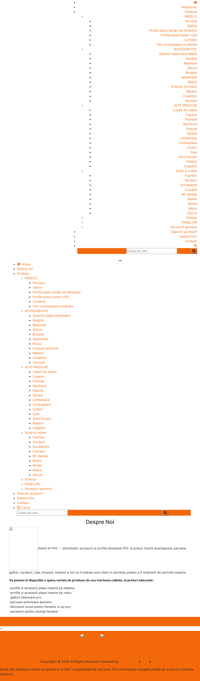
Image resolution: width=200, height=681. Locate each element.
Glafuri (192, 26)
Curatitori (190, 96)
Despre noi (189, 7)
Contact (191, 241)
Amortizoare (188, 157)
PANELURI (189, 222)
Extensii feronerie (184, 87)
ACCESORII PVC (185, 49)
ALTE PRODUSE (185, 105)
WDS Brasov (128, 661)
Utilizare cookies (100, 641)
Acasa (25, 264)
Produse (191, 12)
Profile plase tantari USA (179, 35)
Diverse (191, 218)
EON (145, 661)
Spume (192, 133)
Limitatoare (188, 138)
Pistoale (191, 119)
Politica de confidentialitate (100, 649)
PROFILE (191, 16)
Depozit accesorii (184, 232)
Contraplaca (188, 143)
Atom (156, 661)
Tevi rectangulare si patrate (176, 44)
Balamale (190, 63)
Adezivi (191, 161)
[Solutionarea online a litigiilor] (109, 636)
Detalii (4, 679)
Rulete (192, 199)
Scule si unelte (186, 171)
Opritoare (190, 124)
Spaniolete (189, 77)
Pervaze (191, 21)
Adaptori (190, 166)
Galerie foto (188, 236)
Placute (191, 129)
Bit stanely (189, 194)
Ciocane (191, 190)
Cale (193, 152)
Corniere (190, 40)
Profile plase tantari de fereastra (173, 30)
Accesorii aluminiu (183, 227)
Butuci (192, 82)
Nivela (192, 204)
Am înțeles (18, 679)
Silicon (192, 68)
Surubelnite (188, 185)
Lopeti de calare (185, 110)
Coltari (192, 147)
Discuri (192, 213)
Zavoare (191, 101)
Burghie (191, 58)
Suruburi (191, 180)
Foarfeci (191, 175)
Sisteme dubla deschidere (178, 54)
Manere (191, 91)
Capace (191, 115)
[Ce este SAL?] (90, 636)
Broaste (191, 72)
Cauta (25, 507)
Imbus (192, 208)
